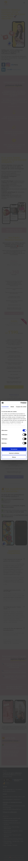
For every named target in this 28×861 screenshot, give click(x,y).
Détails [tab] (12, 406)
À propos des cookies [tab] (21, 406)
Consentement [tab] (5, 406)
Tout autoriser (14, 449)
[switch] (24, 435)
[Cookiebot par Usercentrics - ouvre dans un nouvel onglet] (20, 403)
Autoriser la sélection (14, 453)
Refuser (14, 457)
